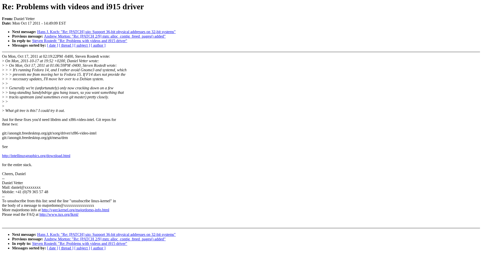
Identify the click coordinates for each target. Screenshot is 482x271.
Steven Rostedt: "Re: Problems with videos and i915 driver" (79, 41)
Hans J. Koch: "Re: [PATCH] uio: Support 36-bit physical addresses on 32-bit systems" (106, 32)
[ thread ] (66, 45)
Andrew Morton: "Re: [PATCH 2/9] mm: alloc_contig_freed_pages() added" (105, 36)
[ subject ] (82, 45)
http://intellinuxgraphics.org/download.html (36, 156)
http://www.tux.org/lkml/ (59, 214)
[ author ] (98, 45)
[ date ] (52, 45)
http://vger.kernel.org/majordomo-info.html (75, 210)
